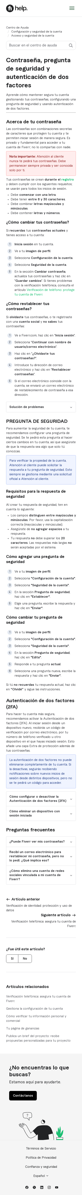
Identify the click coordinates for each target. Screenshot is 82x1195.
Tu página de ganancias (22, 1028)
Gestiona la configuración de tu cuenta (34, 1008)
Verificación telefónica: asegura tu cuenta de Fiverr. (38, 999)
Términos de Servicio (41, 1148)
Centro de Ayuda (17, 27)
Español (39, 1175)
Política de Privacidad (41, 1157)
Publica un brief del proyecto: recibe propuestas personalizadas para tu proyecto (38, 1038)
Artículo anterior (25, 899)
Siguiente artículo (56, 915)
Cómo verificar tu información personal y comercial (36, 1018)
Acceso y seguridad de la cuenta (32, 35)
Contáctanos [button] (23, 1095)
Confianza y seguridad (41, 1166)
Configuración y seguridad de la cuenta (36, 31)
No (25, 958)
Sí (12, 958)
